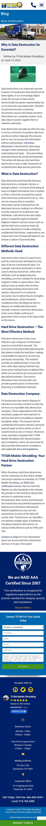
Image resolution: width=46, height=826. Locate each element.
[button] (41, 5)
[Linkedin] (30, 689)
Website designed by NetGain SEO (23, 817)
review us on (17, 711)
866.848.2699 (34, 797)
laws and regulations (27, 449)
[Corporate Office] (23, 774)
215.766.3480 (26, 801)
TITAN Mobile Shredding (23, 696)
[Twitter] (22, 689)
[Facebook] (15, 689)
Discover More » (23, 607)
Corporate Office (23, 781)
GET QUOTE (23, 667)
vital (25, 163)
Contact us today (10, 537)
